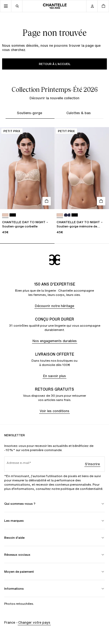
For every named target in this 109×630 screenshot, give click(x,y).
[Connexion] (92, 6)
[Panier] (103, 6)
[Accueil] (55, 6)
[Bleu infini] (67, 215)
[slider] (54, 243)
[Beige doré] (5, 215)
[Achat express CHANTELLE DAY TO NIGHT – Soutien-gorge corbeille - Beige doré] (46, 201)
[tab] (30, 114)
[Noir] (13, 215)
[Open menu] (6, 6)
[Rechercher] (17, 6)
